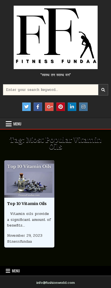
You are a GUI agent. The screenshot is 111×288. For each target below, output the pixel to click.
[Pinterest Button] (60, 107)
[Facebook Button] (38, 107)
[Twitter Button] (26, 107)
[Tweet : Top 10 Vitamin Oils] (17, 194)
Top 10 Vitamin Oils (27, 203)
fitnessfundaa (19, 241)
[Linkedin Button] (72, 107)
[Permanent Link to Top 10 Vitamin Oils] (29, 179)
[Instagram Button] (83, 107)
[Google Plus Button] (49, 107)
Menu (17, 124)
